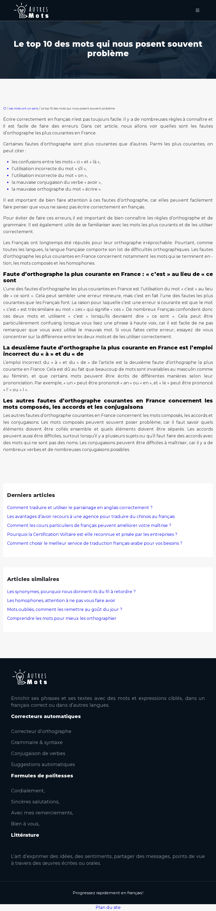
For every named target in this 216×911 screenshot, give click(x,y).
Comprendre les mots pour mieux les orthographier (61, 618)
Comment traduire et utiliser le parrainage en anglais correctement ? (80, 507)
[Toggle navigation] (197, 10)
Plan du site (108, 907)
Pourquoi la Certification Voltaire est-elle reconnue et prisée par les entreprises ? (92, 534)
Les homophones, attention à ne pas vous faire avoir (61, 600)
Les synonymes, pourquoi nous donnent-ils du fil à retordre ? (71, 591)
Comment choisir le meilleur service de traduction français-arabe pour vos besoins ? (94, 543)
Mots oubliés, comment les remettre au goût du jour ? (64, 609)
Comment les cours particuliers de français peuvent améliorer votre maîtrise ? (89, 525)
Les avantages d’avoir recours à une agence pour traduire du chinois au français (91, 516)
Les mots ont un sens (23, 108)
